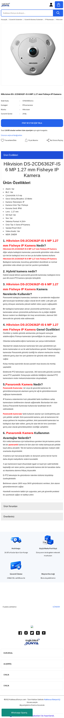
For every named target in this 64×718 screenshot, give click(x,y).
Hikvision (26, 109)
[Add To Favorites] (8, 140)
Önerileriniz (8, 516)
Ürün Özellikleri (10, 155)
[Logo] (5, 4)
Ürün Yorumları (10, 506)
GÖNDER (56, 607)
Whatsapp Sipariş (19, 712)
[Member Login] (51, 5)
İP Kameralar (28, 105)
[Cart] (59, 4)
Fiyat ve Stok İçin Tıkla (32, 123)
